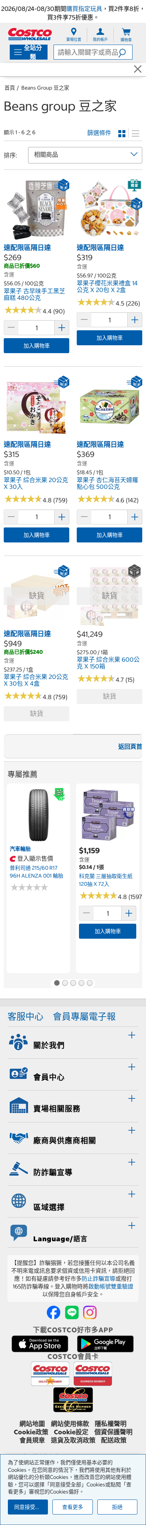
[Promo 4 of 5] (81, 984)
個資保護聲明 (113, 1432)
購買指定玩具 (84, 8)
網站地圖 (32, 1424)
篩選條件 (99, 132)
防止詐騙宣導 (98, 1278)
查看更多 (72, 1507)
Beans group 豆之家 (45, 87)
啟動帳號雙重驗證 (110, 1286)
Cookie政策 (31, 1432)
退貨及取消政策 (73, 1440)
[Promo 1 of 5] (57, 984)
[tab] (73, 1041)
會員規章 (32, 1440)
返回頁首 (130, 746)
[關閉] (138, 69)
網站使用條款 (70, 1424)
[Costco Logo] (29, 33)
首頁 (9, 87)
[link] (36, 238)
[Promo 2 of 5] (65, 984)
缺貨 (36, 713)
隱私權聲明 (111, 1424)
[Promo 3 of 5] (73, 984)
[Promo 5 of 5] (89, 984)
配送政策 (114, 1440)
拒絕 (117, 1507)
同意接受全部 (30, 1507)
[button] (125, 52)
